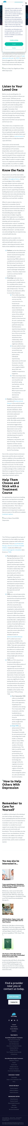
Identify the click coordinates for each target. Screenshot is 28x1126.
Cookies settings (14, 40)
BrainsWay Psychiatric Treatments (14, 1037)
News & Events (14, 1026)
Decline (14, 48)
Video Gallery (14, 1107)
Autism (14, 1062)
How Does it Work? (14, 1074)
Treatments (14, 1035)
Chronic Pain (14, 1064)
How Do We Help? (14, 1085)
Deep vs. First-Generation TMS (14, 1079)
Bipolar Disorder (14, 1050)
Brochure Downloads (14, 1109)
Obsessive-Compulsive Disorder (14, 1046)
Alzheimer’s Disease (14, 1060)
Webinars (14, 1105)
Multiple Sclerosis (14, 1066)
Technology (14, 1077)
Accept (14, 44)
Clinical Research (14, 1099)
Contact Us (14, 1002)
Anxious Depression (14, 1041)
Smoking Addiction (14, 1048)
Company (14, 1024)
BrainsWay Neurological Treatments (14, 1058)
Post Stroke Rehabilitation (14, 1070)
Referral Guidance (14, 1090)
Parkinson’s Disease (14, 1068)
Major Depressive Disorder (14, 1039)
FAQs (14, 1081)
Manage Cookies (5, 1120)
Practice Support (14, 1088)
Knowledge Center (14, 1096)
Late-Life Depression (14, 1043)
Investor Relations (14, 1028)
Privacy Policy (19, 1117)
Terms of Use (12, 1117)
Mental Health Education (14, 1103)
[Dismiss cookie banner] (22, 5)
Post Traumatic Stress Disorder (14, 1052)
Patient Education (14, 1092)
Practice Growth (14, 1101)
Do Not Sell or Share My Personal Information (11, 1118)
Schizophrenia (14, 1054)
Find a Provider (14, 996)
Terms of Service (5, 1117)
